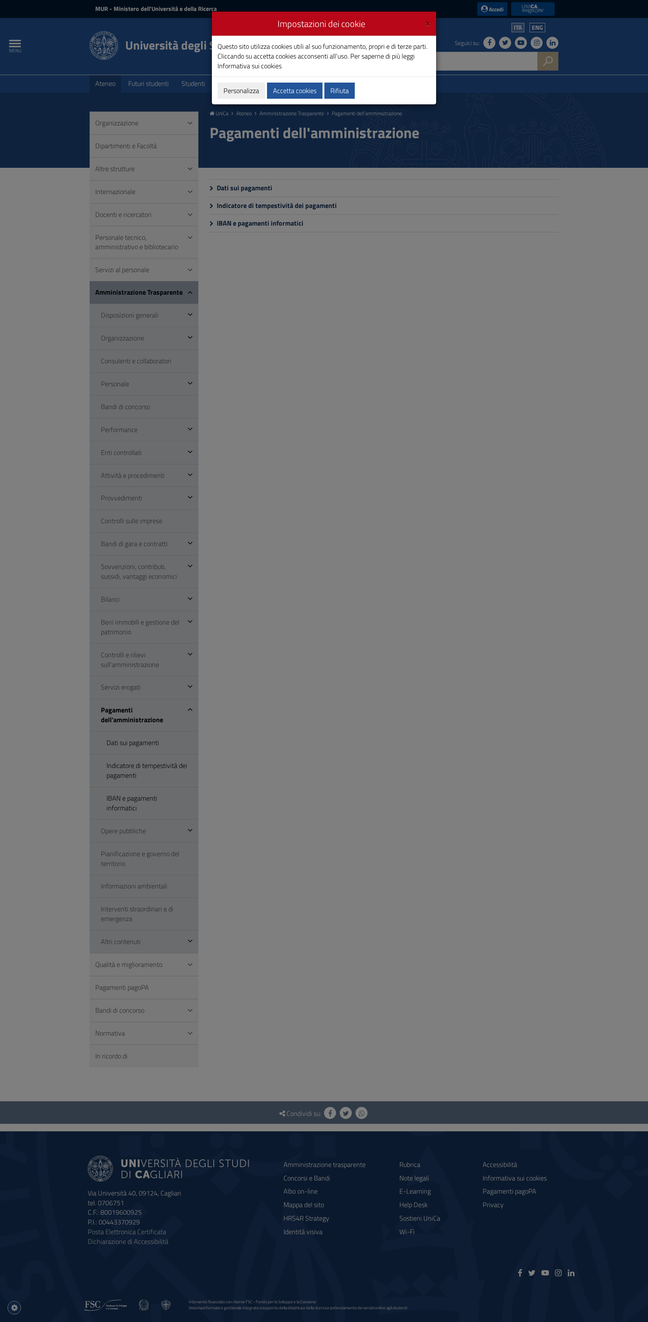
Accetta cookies (294, 91)
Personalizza (241, 91)
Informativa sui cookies (250, 66)
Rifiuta (339, 91)
